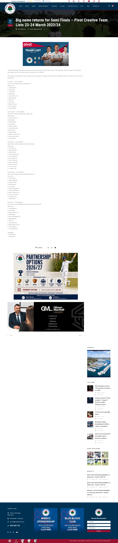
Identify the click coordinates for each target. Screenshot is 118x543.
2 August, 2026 (100, 416)
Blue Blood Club (72, 6)
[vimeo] (84, 1)
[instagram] (94, 1)
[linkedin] (73, 1)
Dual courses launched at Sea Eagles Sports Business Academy (102, 436)
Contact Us (96, 6)
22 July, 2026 (100, 428)
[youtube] (89, 1)
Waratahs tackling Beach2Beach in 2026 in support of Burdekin (102, 424)
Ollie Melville (22, 29)
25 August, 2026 (101, 392)
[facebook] (69, 1)
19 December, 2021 (93, 487)
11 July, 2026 (100, 440)
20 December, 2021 (93, 479)
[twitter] (79, 1)
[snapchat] (99, 1)
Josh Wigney (100, 394)
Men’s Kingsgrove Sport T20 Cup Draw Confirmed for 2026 (102, 388)
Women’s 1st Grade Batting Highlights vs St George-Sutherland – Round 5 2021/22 (98, 492)
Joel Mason (100, 418)
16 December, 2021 (93, 497)
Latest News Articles (36, 29)
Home (20, 6)
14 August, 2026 (101, 406)
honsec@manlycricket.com (17, 522)
